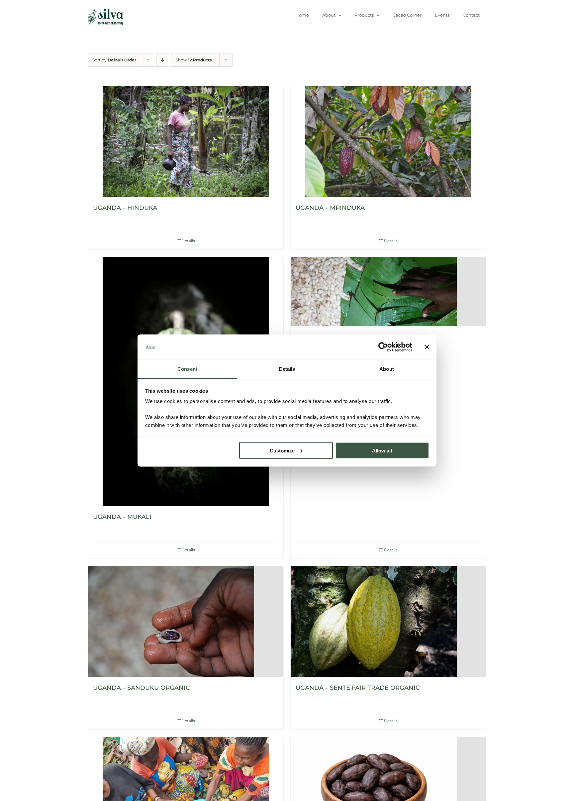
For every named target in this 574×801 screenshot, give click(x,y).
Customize (282, 450)
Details (188, 240)
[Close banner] (427, 347)
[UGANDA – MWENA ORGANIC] (388, 291)
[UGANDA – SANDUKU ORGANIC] (185, 621)
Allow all (382, 450)
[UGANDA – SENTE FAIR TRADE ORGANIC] (388, 621)
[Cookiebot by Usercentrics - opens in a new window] (383, 347)
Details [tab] (287, 369)
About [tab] (386, 369)
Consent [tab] (187, 369)
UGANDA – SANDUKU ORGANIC (141, 687)
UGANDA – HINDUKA (125, 207)
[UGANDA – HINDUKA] (185, 141)
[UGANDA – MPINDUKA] (388, 141)
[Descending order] (162, 60)
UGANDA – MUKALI (122, 517)
